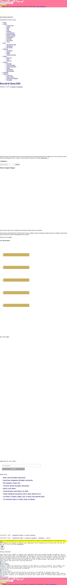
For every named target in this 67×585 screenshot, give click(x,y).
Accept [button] (15, 544)
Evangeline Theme (17, 538)
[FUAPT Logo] (12, 363)
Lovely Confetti (30, 535)
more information (40, 6)
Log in (48, 538)
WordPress (41, 538)
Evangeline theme (17, 535)
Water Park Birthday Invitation (14, 477)
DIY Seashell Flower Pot (11, 483)
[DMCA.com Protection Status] (39, 535)
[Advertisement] (29, 11)
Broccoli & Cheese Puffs (10, 83)
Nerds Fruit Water (9, 488)
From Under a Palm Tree (6, 17)
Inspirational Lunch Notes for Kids (15, 491)
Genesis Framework (31, 538)
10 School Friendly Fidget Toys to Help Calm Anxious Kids (23, 496)
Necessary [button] (3, 561)
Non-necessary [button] (4, 569)
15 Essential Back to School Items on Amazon (19, 499)
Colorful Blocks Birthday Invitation (16, 485)
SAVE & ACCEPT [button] (4, 577)
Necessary (5, 563)
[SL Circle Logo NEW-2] (12, 387)
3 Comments (19, 87)
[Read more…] (45, 158)
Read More (21, 544)
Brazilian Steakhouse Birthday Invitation (18, 480)
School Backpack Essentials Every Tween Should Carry (22, 494)
